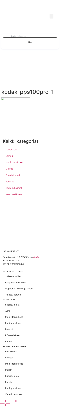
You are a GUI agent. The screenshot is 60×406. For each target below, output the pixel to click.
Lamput (10, 155)
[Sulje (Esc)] (18, 401)
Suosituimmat (13, 175)
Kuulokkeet (11, 149)
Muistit (9, 168)
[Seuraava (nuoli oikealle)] (7, 404)
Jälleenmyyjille (13, 276)
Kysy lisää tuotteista (15, 282)
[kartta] (36, 257)
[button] (51, 16)
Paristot (10, 181)
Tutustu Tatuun (13, 294)
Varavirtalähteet (14, 194)
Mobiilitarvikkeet (14, 162)
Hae (30, 42)
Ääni (7, 310)
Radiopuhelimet (14, 188)
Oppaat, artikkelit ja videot (19, 288)
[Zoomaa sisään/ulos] (2, 401)
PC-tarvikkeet (12, 335)
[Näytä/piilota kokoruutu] (7, 401)
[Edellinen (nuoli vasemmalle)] (2, 404)
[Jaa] (13, 401)
